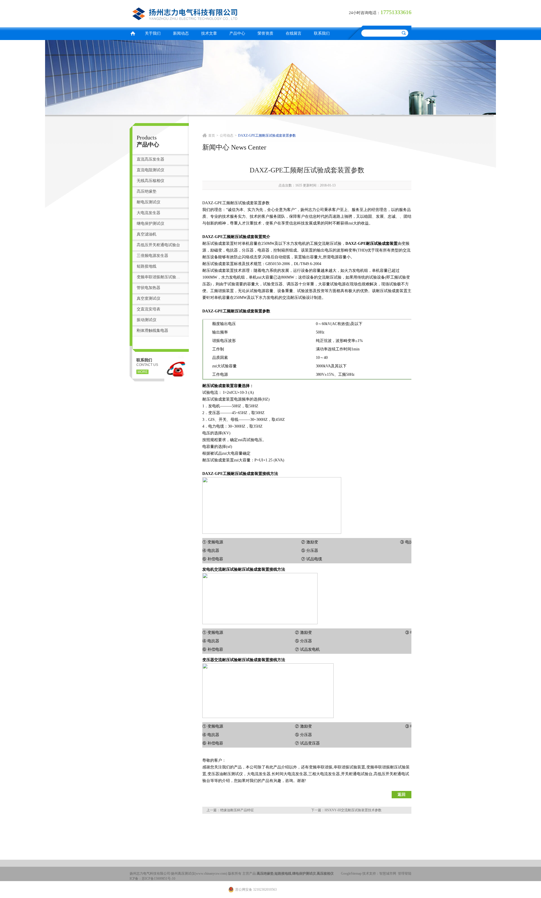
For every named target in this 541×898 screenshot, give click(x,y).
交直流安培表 (148, 309)
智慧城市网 (387, 873)
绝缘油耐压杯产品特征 (237, 810)
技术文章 (209, 33)
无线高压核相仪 (150, 181)
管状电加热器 (148, 288)
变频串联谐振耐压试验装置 (160, 277)
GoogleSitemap (351, 873)
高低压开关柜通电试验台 (158, 245)
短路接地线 (146, 266)
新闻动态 (181, 33)
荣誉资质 (265, 33)
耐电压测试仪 (148, 202)
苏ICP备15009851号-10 (158, 879)
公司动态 (226, 135)
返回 (401, 794)
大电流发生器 (148, 213)
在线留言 (293, 33)
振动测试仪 (146, 320)
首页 (133, 33)
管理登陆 (404, 873)
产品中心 (237, 33)
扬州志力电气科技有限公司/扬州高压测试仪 (199, 13)
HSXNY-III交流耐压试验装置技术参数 (353, 810)
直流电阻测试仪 (150, 170)
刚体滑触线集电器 (152, 330)
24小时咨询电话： (364, 13)
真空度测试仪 (148, 298)
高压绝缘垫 (146, 191)
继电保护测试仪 (150, 223)
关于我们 (153, 33)
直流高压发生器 (150, 159)
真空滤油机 (146, 234)
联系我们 (322, 33)
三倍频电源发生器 (152, 256)
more (143, 372)
